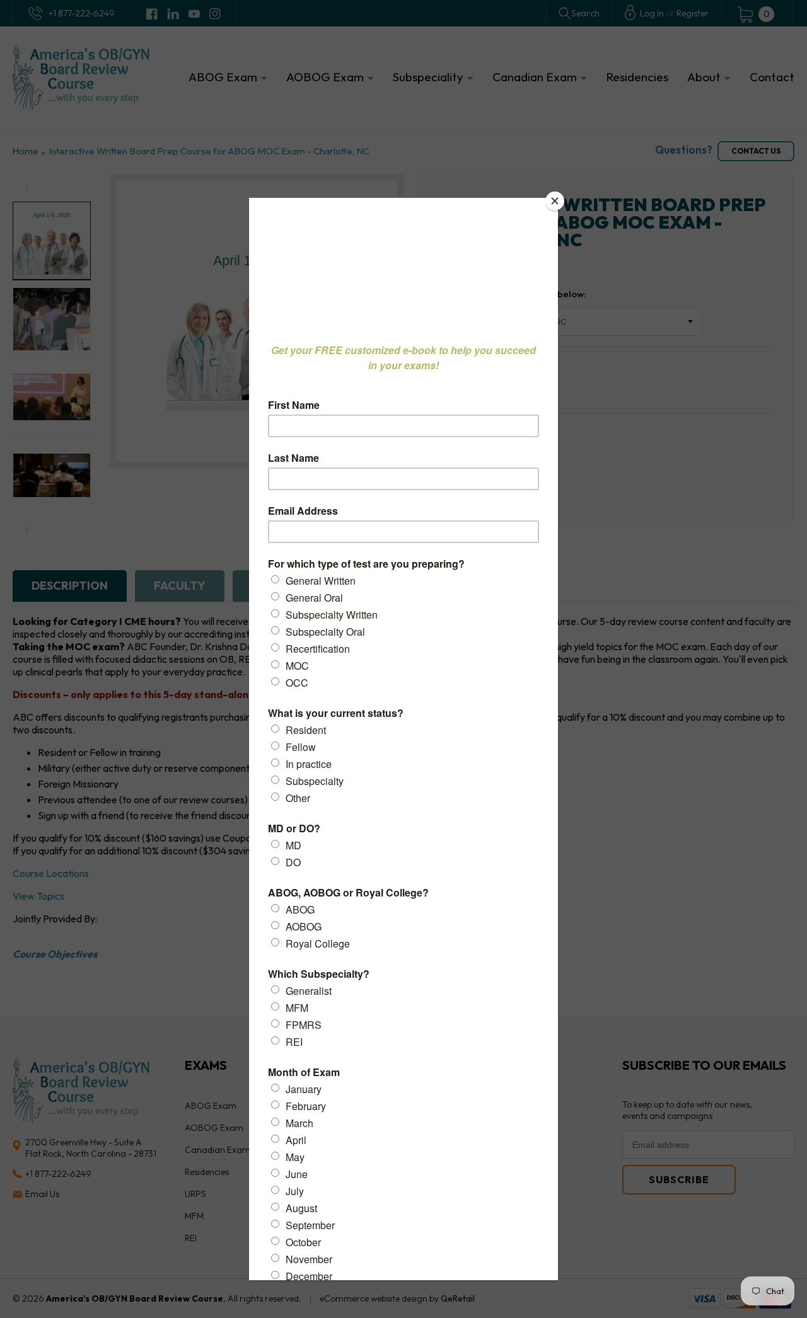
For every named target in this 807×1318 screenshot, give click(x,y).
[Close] (554, 201)
